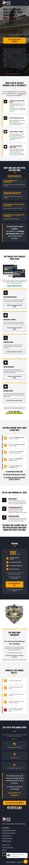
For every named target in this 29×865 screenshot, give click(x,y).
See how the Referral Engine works (14, 400)
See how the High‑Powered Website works (14, 305)
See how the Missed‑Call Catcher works (14, 328)
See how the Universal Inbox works (14, 352)
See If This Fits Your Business (14, 40)
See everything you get (14, 584)
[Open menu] (26, 3)
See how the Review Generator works (14, 377)
